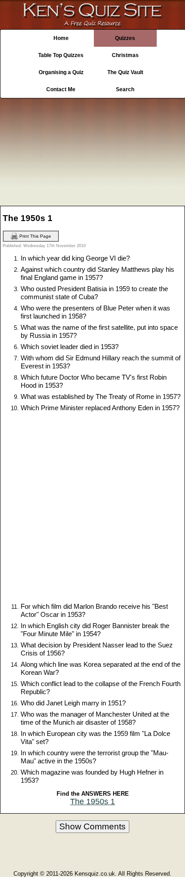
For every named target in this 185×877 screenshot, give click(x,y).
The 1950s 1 (92, 801)
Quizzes (125, 38)
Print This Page (34, 235)
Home (61, 38)
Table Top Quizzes (61, 55)
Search (125, 89)
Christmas (125, 55)
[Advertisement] (92, 150)
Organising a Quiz (61, 72)
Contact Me (60, 89)
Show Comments (92, 826)
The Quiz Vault (125, 72)
